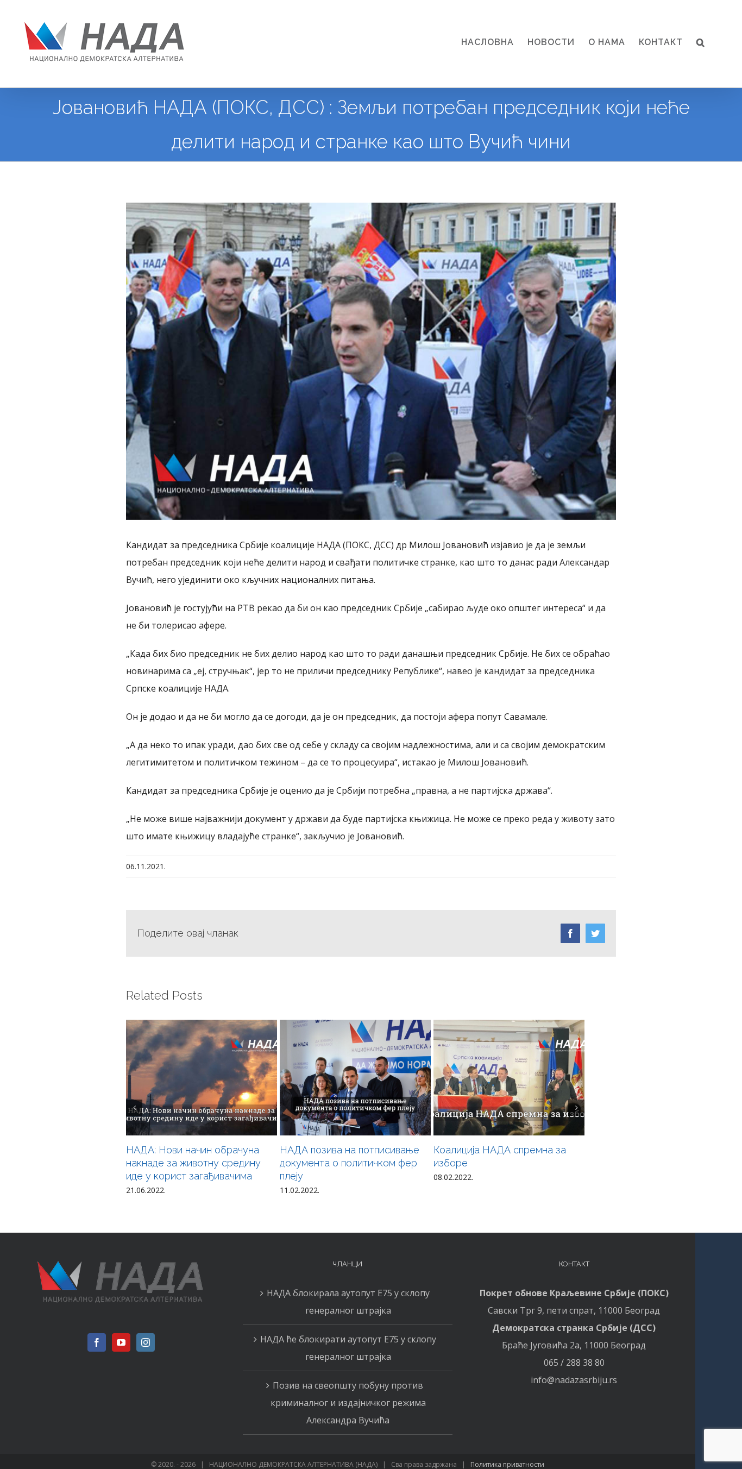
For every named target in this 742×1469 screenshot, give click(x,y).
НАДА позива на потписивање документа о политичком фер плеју (349, 1163)
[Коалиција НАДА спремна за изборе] (508, 1077)
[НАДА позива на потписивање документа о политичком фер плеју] (355, 1077)
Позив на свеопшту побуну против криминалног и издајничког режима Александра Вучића (348, 1402)
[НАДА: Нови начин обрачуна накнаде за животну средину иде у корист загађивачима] (201, 1077)
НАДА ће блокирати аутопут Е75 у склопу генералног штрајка (348, 1348)
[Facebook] (96, 1342)
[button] (700, 42)
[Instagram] (145, 1342)
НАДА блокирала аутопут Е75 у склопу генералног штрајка (348, 1301)
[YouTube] (121, 1342)
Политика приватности (507, 1464)
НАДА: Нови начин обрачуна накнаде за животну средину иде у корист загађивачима (193, 1163)
